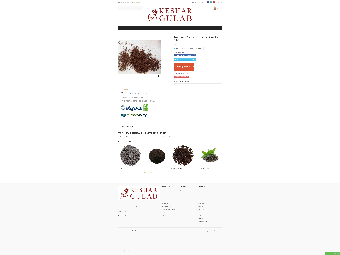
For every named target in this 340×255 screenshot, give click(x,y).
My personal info (184, 200)
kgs (121, 93)
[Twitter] (210, 1)
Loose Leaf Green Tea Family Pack (127, 168)
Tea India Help (127, 250)
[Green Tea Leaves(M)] (210, 155)
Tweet (177, 48)
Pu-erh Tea (200, 209)
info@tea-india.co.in (128, 215)
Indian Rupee (194, 2)
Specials (164, 190)
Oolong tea (200, 206)
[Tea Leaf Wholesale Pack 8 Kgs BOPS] (157, 155)
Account (218, 2)
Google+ (191, 48)
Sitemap (164, 215)
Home (119, 33)
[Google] (213, 1)
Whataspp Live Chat (333, 253)
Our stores (165, 200)
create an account (137, 2)
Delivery (205, 231)
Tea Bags (199, 212)
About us (164, 212)
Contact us (165, 203)
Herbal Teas (200, 203)
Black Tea (200, 190)
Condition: (178, 73)
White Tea (200, 218)
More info (121, 126)
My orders (182, 190)
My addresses (183, 197)
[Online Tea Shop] (170, 14)
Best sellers (165, 197)
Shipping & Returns (167, 206)
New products (166, 194)
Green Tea (200, 200)
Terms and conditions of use (169, 209)
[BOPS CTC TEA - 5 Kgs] (183, 155)
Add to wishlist (138, 97)
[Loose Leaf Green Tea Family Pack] (130, 155)
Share (184, 48)
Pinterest (199, 48)
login (130, 2)
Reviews (130, 126)
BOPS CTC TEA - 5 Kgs (177, 168)
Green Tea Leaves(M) (203, 168)
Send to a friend (180, 81)
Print (188, 81)
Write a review (180, 52)
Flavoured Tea (201, 197)
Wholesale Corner (202, 221)
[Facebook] (207, 1)
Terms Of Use (213, 231)
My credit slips (183, 194)
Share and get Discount (184, 55)
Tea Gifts (199, 215)
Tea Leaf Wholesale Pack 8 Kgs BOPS (152, 169)
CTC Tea (199, 194)
